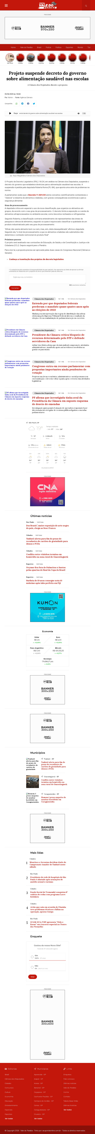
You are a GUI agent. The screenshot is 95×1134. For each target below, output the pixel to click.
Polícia (48, 47)
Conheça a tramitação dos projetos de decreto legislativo (36, 259)
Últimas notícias (41, 516)
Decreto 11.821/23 (37, 195)
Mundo (80, 47)
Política (58, 47)
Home (13, 47)
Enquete (36, 936)
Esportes (69, 47)
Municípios (37, 752)
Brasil (39, 47)
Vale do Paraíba (26, 47)
